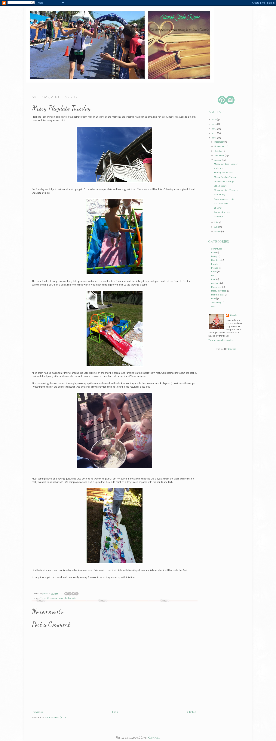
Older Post (191, 712)
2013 (214, 133)
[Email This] (66, 594)
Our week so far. (222, 212)
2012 (214, 138)
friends (43, 598)
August (218, 160)
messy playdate (64, 598)
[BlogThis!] (70, 594)
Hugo (213, 272)
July (216, 222)
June (216, 227)
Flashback (216, 260)
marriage (215, 283)
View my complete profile (220, 340)
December (219, 142)
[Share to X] (73, 594)
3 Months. (219, 168)
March (217, 231)
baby (213, 252)
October (218, 151)
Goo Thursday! (221, 203)
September (219, 155)
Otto (74, 598)
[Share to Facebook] (77, 594)
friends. (214, 268)
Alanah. (45, 594)
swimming (216, 302)
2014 (214, 129)
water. (214, 306)
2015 (214, 124)
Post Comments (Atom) (55, 717)
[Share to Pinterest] (80, 594)
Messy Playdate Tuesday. (226, 177)
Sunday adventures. (223, 172)
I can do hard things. (224, 181)
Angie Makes (154, 737)
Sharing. (218, 208)
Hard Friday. (219, 194)
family (214, 256)
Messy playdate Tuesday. (226, 164)
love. (213, 279)
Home (42, 77)
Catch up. (218, 216)
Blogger (232, 349)
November (219, 146)
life (212, 275)
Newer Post (38, 712)
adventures (216, 249)
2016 (214, 119)
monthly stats (217, 295)
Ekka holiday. (220, 186)
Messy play (52, 598)
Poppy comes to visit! (224, 199)
